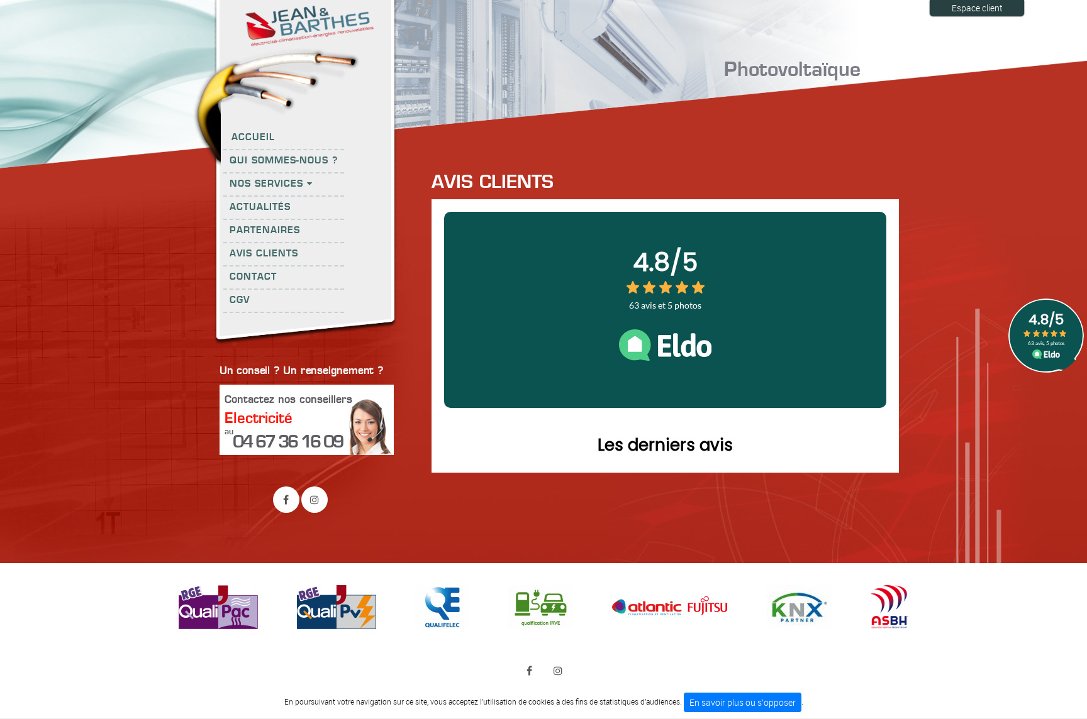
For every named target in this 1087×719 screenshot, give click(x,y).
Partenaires (265, 230)
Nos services (268, 184)
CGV (240, 300)
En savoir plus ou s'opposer (742, 702)
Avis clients (264, 254)
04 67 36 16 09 (287, 442)
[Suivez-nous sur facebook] (286, 499)
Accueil (253, 137)
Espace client (977, 8)
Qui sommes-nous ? (284, 160)
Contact (253, 277)
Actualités (260, 207)
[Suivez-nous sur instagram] (314, 499)
